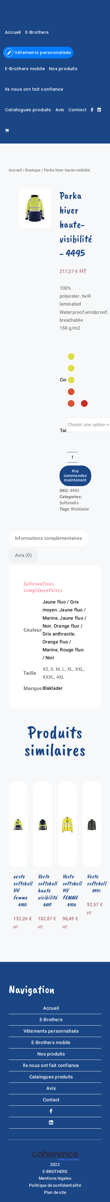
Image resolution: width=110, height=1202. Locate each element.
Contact (51, 1099)
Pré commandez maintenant (75, 475)
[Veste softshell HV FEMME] (67, 785)
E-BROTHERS (55, 1172)
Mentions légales (55, 1178)
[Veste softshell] (91, 785)
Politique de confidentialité (55, 1185)
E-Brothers (51, 1019)
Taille (65, 430)
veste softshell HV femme (23, 887)
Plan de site (55, 1192)
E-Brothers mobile (50, 1042)
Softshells (69, 503)
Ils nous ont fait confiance (51, 1065)
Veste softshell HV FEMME (72, 887)
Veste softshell (96, 880)
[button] (71, 356)
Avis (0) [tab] (23, 555)
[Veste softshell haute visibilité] (42, 785)
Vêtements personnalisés (51, 1031)
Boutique (32, 170)
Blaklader (80, 509)
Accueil (15, 170)
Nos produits (51, 1054)
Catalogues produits (51, 1076)
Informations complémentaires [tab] (48, 538)
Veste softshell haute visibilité (47, 887)
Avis (51, 1088)
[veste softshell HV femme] (18, 785)
